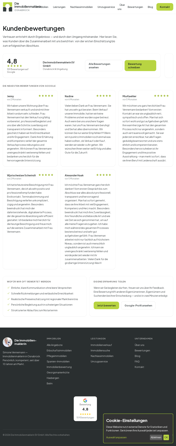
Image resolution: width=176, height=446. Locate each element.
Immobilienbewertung (59, 366)
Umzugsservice (106, 6)
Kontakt (165, 6)
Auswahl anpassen (116, 437)
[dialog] (138, 428)
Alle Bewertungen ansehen (99, 65)
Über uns (121, 6)
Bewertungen (135, 6)
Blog (150, 6)
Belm (50, 383)
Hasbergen (53, 377)
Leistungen (59, 6)
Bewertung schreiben (135, 65)
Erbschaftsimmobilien (59, 350)
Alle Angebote (55, 344)
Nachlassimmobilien (81, 6)
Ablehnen (156, 437)
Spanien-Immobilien (58, 361)
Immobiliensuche (100, 350)
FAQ (137, 361)
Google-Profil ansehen (138, 305)
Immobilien (42, 6)
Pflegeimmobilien (57, 355)
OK (166, 437)
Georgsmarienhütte (58, 372)
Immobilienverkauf (101, 344)
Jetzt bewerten (106, 305)
